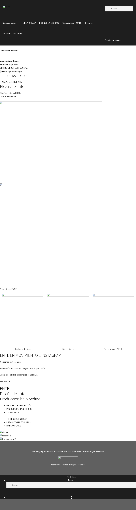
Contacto (6, 33)
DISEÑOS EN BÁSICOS (49, 23)
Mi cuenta (17, 33)
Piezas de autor (9, 23)
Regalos (89, 23)
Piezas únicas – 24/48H (72, 23)
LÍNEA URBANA (29, 23)
